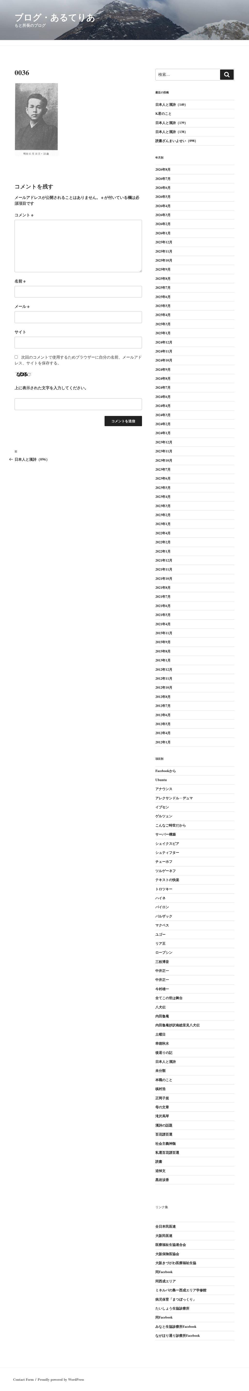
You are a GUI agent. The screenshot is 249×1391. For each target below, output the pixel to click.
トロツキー (163, 888)
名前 (20, 281)
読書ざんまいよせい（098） (176, 140)
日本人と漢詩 (165, 1061)
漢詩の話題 (163, 1125)
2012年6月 (163, 714)
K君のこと (163, 113)
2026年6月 (163, 187)
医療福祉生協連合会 (170, 1244)
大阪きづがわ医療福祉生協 (175, 1262)
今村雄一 (162, 988)
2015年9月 (163, 641)
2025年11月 (163, 251)
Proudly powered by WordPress (61, 1379)
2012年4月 (163, 732)
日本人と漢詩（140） (171, 104)
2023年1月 (163, 523)
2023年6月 (163, 478)
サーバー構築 (165, 834)
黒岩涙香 (162, 1179)
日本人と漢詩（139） (171, 122)
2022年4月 (163, 533)
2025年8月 (163, 278)
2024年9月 (163, 369)
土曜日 (160, 1034)
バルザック (163, 916)
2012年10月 (163, 687)
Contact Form (23, 1379)
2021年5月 (163, 614)
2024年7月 (163, 387)
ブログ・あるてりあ (55, 17)
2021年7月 (163, 596)
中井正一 (162, 970)
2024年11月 (163, 351)
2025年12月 (163, 242)
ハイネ (160, 897)
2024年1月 (163, 432)
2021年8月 (163, 587)
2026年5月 (163, 196)
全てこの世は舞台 (169, 997)
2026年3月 (163, 214)
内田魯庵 (162, 1016)
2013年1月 (163, 660)
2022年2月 (163, 542)
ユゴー (160, 934)
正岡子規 (162, 1097)
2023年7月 (163, 469)
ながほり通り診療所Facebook (177, 1335)
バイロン (162, 906)
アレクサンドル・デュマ (174, 798)
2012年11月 (163, 678)
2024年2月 (163, 423)
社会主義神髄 (165, 1143)
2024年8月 (163, 378)
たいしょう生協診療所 (172, 1308)
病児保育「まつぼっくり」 (175, 1299)
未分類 (160, 1070)
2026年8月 (163, 169)
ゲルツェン (163, 816)
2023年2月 (163, 514)
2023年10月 (163, 460)
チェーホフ (163, 861)
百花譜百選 (163, 1134)
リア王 (160, 943)
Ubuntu (161, 779)
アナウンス (163, 788)
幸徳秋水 (162, 1043)
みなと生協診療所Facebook (175, 1326)
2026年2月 (163, 223)
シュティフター (167, 852)
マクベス (162, 925)
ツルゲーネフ (165, 870)
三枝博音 (162, 961)
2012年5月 (163, 723)
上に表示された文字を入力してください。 (52, 387)
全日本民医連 (165, 1226)
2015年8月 (163, 651)
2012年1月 (163, 742)
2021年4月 (163, 623)
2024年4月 (163, 405)
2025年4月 (163, 314)
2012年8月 (163, 696)
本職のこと (163, 1079)
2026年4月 (163, 205)
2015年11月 (163, 632)
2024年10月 (163, 360)
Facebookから (165, 770)
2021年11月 (163, 569)
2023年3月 (163, 505)
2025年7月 (163, 287)
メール (22, 306)
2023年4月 (163, 496)
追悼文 (160, 1170)
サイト (20, 332)
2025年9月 (163, 269)
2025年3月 (163, 323)
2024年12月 (163, 342)
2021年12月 (163, 560)
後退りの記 (163, 1052)
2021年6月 (163, 605)
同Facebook (164, 1271)
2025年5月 (163, 305)
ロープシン (163, 952)
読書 (158, 1161)
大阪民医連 (163, 1235)
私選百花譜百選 (167, 1152)
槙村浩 (160, 1088)
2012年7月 (163, 705)
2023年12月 (163, 442)
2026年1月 (163, 233)
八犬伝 (160, 1007)
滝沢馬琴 (162, 1115)
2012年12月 (163, 669)
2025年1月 (163, 332)
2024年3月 (163, 414)
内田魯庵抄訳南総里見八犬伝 (177, 1025)
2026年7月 (163, 178)
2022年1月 (163, 551)
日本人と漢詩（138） (171, 131)
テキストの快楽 (167, 879)
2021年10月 (163, 578)
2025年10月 (163, 260)
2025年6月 (163, 296)
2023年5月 (163, 487)
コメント (24, 215)
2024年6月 (163, 396)
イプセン (162, 807)
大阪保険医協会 (167, 1253)
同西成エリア (165, 1281)
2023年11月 (163, 451)
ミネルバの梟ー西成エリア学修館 (180, 1290)
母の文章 (162, 1106)
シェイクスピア (167, 843)
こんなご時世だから (170, 825)
